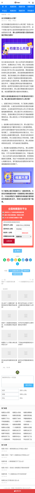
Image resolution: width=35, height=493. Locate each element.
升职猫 (17, 2)
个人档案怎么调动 (29, 421)
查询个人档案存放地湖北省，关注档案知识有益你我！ (9, 325)
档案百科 (22, 11)
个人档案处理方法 (15, 270)
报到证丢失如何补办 (18, 433)
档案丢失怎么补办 (18, 436)
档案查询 (13, 7)
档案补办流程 (6, 427)
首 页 (4, 7)
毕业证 (4, 11)
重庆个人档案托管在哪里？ (8, 282)
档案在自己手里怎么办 (6, 430)
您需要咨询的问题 (8, 236)
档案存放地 (6, 424)
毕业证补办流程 (18, 439)
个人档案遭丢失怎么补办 (26, 281)
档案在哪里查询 (29, 412)
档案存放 (26, 270)
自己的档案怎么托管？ (9, 18)
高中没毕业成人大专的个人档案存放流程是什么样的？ (26, 305)
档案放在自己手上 (29, 433)
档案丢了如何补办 (18, 418)
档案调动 (13, 11)
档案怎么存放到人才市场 (18, 412)
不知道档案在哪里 (6, 421)
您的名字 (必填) (8, 225)
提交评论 (28, 385)
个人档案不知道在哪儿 (18, 421)
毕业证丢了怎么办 (29, 439)
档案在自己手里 (18, 430)
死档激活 (31, 11)
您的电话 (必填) (8, 229)
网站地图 (17, 488)
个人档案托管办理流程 (18, 427)
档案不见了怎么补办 (29, 436)
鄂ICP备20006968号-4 (25, 488)
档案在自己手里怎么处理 (29, 430)
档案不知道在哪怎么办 (6, 433)
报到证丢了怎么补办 (6, 436)
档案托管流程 (17, 274)
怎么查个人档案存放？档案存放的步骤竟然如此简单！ (9, 305)
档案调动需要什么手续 (18, 424)
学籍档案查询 (29, 418)
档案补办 (31, 7)
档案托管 (22, 7)
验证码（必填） (15, 233)
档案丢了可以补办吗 (6, 418)
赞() (18, 250)
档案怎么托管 (6, 412)
